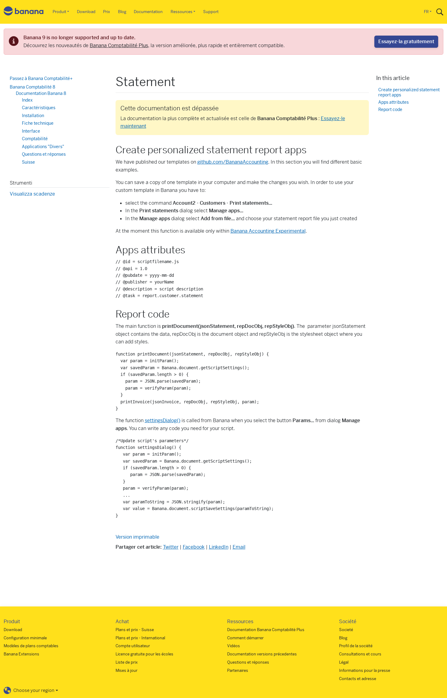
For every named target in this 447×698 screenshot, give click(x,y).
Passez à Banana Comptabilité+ (41, 78)
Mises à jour (126, 670)
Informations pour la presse (364, 670)
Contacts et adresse (357, 678)
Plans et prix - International (140, 638)
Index (27, 99)
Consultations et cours (360, 654)
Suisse (28, 162)
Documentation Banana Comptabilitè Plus (265, 629)
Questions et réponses (44, 154)
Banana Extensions (21, 654)
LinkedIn (218, 547)
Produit (59, 11)
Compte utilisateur (133, 645)
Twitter (170, 547)
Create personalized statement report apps (409, 92)
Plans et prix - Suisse (135, 629)
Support (211, 11)
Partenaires (237, 670)
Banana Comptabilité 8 (32, 86)
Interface (31, 131)
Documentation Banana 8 (41, 93)
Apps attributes (393, 102)
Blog (122, 11)
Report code (390, 109)
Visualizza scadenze (32, 194)
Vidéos (233, 645)
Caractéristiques (38, 107)
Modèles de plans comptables (31, 645)
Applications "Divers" (43, 146)
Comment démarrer (245, 638)
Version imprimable (137, 537)
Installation (33, 115)
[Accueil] (24, 12)
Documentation (148, 11)
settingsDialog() (162, 420)
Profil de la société (355, 645)
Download (86, 11)
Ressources (181, 11)
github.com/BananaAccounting (232, 162)
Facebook (194, 547)
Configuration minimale (25, 638)
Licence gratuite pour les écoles (144, 654)
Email (239, 547)
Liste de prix (127, 662)
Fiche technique (38, 123)
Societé (346, 629)
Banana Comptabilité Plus (119, 45)
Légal (343, 662)
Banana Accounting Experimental (268, 231)
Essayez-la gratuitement (406, 41)
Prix (106, 11)
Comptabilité (35, 138)
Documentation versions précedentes (262, 654)
